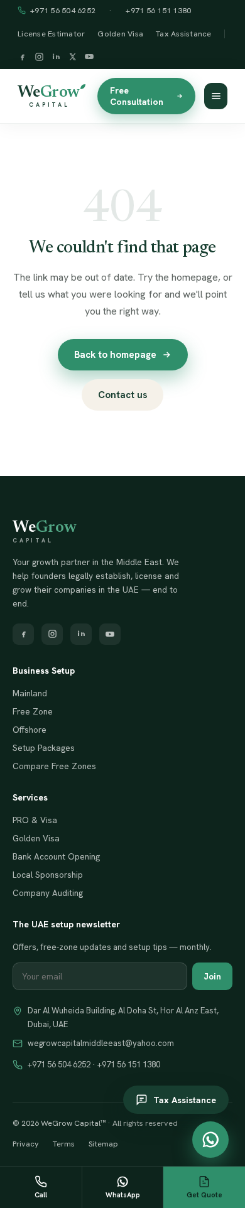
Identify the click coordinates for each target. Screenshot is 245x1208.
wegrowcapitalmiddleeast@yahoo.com (101, 1043)
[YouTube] (89, 57)
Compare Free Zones (54, 766)
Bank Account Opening (56, 856)
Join (212, 976)
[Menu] (215, 96)
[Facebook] (22, 58)
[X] (72, 58)
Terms (64, 1143)
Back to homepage (115, 354)
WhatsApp (123, 1194)
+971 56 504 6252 (62, 10)
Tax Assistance (184, 33)
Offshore (29, 729)
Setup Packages (44, 747)
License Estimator (51, 33)
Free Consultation (136, 96)
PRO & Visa (35, 820)
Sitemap (103, 1143)
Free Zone (33, 711)
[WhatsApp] (210, 1139)
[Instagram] (39, 58)
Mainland (30, 693)
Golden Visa (120, 33)
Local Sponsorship (48, 874)
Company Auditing (48, 892)
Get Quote (204, 1194)
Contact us (122, 395)
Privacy (26, 1143)
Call (41, 1194)
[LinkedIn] (56, 58)
